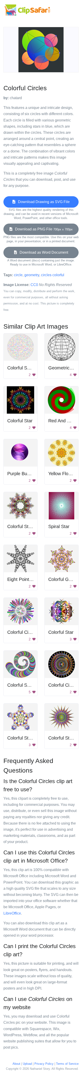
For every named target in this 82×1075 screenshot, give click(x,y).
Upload (27, 1063)
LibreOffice (12, 913)
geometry (31, 275)
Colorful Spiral (21, 685)
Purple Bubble (21, 473)
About (16, 1063)
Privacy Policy (44, 1063)
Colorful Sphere (23, 367)
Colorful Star (20, 420)
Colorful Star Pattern (28, 526)
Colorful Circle (21, 632)
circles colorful (52, 275)
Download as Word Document (42, 252)
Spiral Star (58, 526)
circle (18, 275)
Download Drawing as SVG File (42, 202)
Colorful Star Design (27, 737)
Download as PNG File (42, 229)
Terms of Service (67, 1063)
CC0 (34, 285)
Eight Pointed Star (25, 579)
